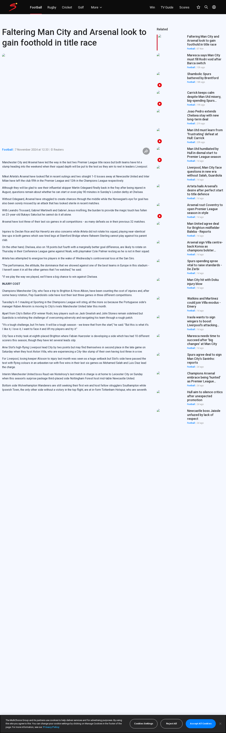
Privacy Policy (51, 727)
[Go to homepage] (13, 7)
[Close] (220, 724)
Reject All (171, 723)
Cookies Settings (143, 723)
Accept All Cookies (200, 723)
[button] (190, 61)
